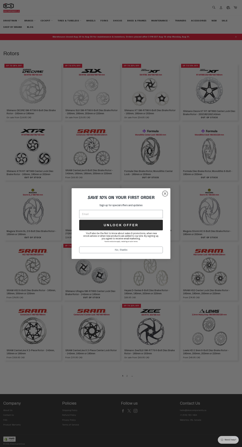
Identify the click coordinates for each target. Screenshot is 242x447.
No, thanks (121, 249)
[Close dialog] (165, 193)
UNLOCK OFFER (121, 225)
